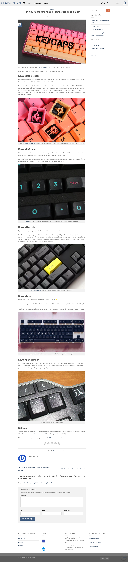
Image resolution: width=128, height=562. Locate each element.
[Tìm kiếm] (24, 3)
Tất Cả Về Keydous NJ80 (98, 29)
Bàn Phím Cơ (95, 45)
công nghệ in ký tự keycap (45, 67)
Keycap (52, 9)
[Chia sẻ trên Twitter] (48, 443)
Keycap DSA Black (35, 354)
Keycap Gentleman (36, 290)
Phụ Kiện (93, 55)
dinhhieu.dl (59, 16)
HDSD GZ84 (94, 26)
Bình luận (23, 495)
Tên (21, 510)
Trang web (67, 510)
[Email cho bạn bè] (52, 443)
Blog (46, 3)
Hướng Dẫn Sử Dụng (97, 48)
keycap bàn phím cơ (40, 434)
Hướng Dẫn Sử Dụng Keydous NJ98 (100, 22)
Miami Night (28, 221)
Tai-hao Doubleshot (29, 143)
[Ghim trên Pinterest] (55, 443)
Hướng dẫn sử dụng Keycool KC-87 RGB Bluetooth (99, 34)
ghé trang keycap (54, 438)
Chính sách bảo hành (95, 542)
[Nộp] (108, 10)
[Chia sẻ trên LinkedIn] (58, 443)
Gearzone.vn (10, 3)
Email (44, 510)
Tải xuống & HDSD (94, 546)
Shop (29, 3)
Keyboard (37, 3)
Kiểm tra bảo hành (94, 538)
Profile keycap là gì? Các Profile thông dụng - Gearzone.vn (41, 483)
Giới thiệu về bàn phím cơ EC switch (72, 469)
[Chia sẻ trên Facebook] (45, 443)
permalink (66, 450)
